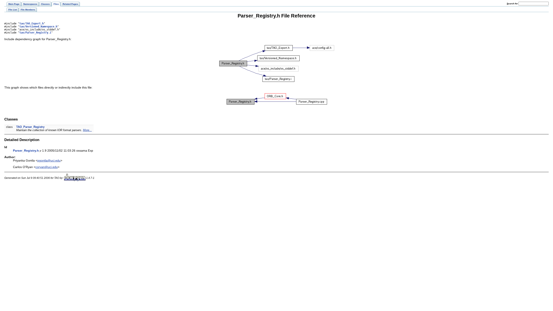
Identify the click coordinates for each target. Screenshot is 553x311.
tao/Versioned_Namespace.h (38, 26)
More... (87, 130)
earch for (512, 3)
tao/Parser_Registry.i (35, 32)
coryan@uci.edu (46, 167)
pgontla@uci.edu (48, 160)
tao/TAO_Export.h (31, 23)
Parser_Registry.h (26, 150)
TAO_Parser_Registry (30, 127)
